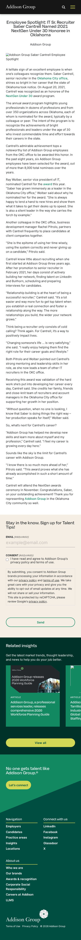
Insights (11, 843)
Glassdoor (50, 843)
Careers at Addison (19, 894)
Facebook (50, 832)
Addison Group (35, 499)
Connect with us (55, 819)
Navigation (14, 819)
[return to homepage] (20, 7)
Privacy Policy (30, 926)
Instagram (50, 837)
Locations (13, 849)
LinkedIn (49, 826)
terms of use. (45, 562)
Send (40, 622)
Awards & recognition (21, 879)
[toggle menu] (72, 7)
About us (12, 860)
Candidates (14, 832)
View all (40, 743)
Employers (13, 826)
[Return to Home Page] (27, 917)
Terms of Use (13, 926)
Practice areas (16, 837)
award (48, 184)
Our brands (14, 873)
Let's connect (18, 785)
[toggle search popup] (63, 7)
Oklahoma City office (52, 78)
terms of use (51, 580)
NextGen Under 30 (19, 96)
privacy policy (19, 562)
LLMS (10, 900)
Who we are (14, 868)
